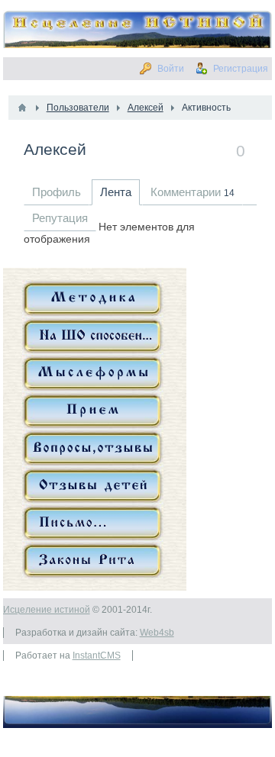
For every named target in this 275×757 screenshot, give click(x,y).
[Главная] (22, 107)
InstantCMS (97, 655)
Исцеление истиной (46, 609)
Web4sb (157, 632)
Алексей (55, 149)
